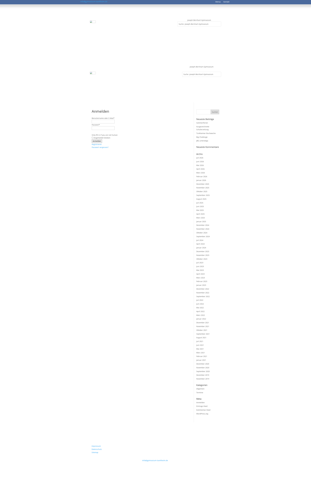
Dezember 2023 (202, 251)
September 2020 (203, 371)
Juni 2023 (200, 266)
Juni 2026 (200, 161)
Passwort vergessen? (100, 147)
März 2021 (200, 352)
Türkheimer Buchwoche (206, 133)
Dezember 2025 (202, 184)
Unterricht (147, 23)
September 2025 (203, 195)
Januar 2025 (201, 221)
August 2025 (201, 199)
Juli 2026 (199, 158)
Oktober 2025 (201, 191)
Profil (101, 23)
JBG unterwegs (202, 141)
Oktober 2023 (201, 259)
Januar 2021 (201, 360)
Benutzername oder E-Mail (103, 118)
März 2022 (200, 315)
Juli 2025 (199, 203)
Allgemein (200, 389)
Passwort (96, 125)
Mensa (217, 2)
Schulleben (133, 23)
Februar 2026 (201, 176)
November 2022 (202, 292)
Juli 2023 (199, 262)
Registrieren (97, 144)
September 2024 (203, 236)
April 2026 (200, 169)
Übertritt (160, 23)
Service (172, 23)
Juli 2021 (199, 341)
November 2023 (202, 255)
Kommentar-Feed (203, 410)
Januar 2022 (201, 319)
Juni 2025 (200, 206)
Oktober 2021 (201, 330)
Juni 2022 (200, 304)
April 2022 (200, 311)
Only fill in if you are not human (105, 135)
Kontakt (226, 2)
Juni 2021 (200, 345)
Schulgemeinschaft (116, 23)
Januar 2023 (201, 285)
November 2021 (202, 326)
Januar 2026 (201, 180)
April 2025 (200, 214)
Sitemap (95, 452)
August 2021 (201, 337)
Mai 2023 (200, 270)
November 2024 (202, 229)
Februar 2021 (201, 356)
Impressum (96, 446)
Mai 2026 (200, 165)
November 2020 (202, 367)
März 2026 (200, 173)
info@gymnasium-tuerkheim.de (93, 1)
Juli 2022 (199, 300)
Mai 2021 (200, 349)
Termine (199, 392)
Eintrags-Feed (201, 406)
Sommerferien (202, 123)
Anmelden (200, 402)
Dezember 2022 (202, 289)
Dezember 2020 (202, 364)
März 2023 (200, 278)
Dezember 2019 (202, 375)
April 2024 (200, 244)
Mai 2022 (200, 307)
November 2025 (202, 188)
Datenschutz (97, 449)
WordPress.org (202, 414)
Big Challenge (201, 137)
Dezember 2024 (202, 225)
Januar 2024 (201, 247)
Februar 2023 (201, 281)
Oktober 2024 (201, 233)
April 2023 (200, 274)
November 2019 (202, 379)
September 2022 (203, 296)
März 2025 (200, 218)
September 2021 (203, 334)
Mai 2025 (200, 210)
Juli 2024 (199, 240)
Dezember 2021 (202, 322)
